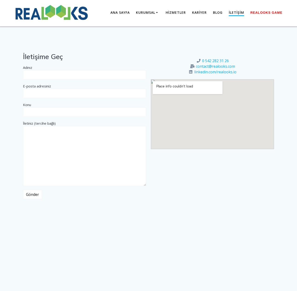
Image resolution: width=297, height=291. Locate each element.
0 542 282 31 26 (215, 60)
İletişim (236, 12)
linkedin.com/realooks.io (215, 71)
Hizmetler (176, 12)
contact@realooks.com (215, 66)
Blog (218, 12)
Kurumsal (145, 12)
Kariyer (199, 12)
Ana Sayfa (120, 12)
